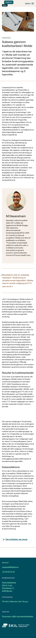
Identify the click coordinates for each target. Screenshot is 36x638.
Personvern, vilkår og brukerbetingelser (17, 616)
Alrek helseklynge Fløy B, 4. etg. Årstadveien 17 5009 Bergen (9, 586)
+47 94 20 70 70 (8, 571)
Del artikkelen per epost (16, 539)
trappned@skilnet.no (10, 567)
